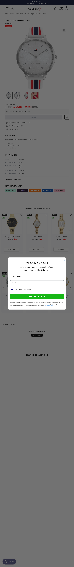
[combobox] (13, 289)
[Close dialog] (63, 260)
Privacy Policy (47, 305)
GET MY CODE (37, 296)
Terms (51, 305)
